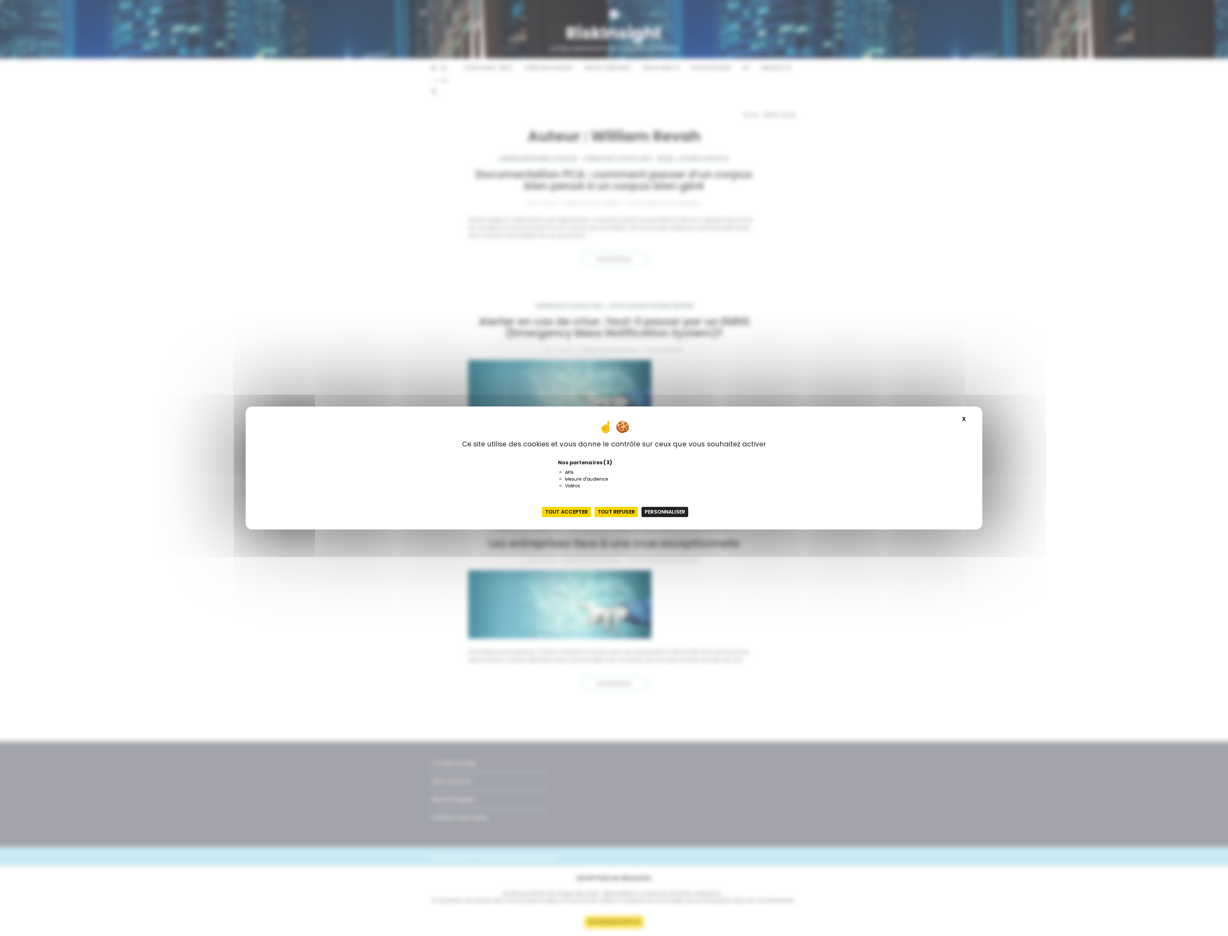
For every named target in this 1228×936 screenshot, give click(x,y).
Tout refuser (616, 511)
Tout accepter (566, 511)
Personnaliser (665, 511)
